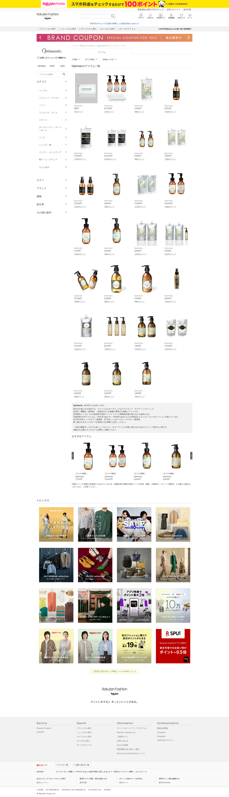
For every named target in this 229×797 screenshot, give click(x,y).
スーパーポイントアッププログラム (132, 728)
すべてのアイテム (84, 745)
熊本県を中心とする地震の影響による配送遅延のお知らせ (114, 23)
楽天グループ (172, 9)
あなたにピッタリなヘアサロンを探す (51, 779)
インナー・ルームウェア (50, 152)
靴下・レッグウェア (48, 159)
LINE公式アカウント (165, 740)
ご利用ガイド (122, 736)
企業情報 (40, 790)
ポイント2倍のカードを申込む (131, 779)
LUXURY (40, 732)
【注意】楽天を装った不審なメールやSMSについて (114, 671)
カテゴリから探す (84, 736)
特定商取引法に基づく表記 (128, 749)
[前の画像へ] (73, 455)
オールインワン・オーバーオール (50, 128)
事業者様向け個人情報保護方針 (74, 790)
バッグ (42, 137)
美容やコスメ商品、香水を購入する (93, 779)
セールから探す (83, 741)
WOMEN (42, 66)
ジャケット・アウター (49, 98)
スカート (43, 120)
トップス (43, 90)
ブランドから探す (84, 728)
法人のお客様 (122, 745)
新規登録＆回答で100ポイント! (151, 9)
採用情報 (107, 790)
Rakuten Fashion (87, 45)
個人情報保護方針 (53, 790)
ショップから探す (84, 732)
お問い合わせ (122, 741)
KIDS (62, 66)
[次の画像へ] (191, 455)
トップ (74, 45)
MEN (52, 66)
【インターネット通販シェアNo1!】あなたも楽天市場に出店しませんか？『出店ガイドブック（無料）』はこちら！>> (101, 771)
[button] (88, 460)
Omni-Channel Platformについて (131, 753)
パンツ (42, 105)
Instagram (161, 736)
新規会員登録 (162, 728)
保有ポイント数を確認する (169, 779)
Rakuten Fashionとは (126, 732)
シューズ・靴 (45, 145)
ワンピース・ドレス (48, 112)
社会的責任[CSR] (94, 790)
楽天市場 (187, 9)
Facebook (161, 732)
